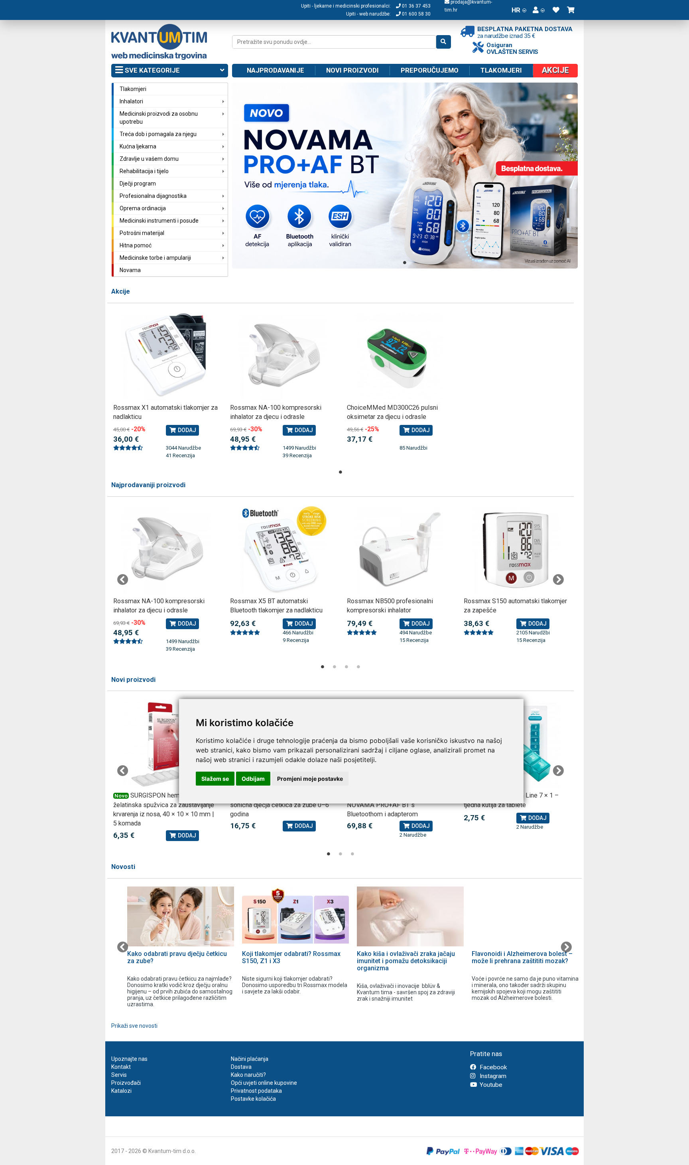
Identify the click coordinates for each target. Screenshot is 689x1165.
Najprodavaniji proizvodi (148, 485)
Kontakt (121, 1067)
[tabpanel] (405, 176)
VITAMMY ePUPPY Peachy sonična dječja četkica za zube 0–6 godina (279, 805)
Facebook (492, 1067)
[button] (539, 10)
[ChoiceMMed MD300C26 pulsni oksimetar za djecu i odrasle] (399, 356)
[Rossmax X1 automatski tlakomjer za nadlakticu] (165, 356)
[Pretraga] (443, 42)
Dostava (241, 1067)
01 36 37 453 (416, 6)
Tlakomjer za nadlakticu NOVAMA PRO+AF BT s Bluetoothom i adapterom (388, 805)
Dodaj (186, 430)
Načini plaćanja (249, 1059)
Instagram (492, 1076)
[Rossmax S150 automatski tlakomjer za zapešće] (516, 549)
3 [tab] (346, 667)
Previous (122, 579)
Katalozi (121, 1091)
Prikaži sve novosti (134, 1026)
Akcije (120, 291)
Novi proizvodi (352, 70)
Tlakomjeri (501, 70)
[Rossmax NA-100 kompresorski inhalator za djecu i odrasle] (282, 356)
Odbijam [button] (253, 778)
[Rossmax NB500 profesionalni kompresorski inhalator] (399, 549)
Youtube (490, 1084)
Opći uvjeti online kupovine (264, 1083)
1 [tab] (405, 263)
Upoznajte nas (129, 1059)
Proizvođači (126, 1083)
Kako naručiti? (248, 1075)
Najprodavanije (275, 70)
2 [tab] (335, 667)
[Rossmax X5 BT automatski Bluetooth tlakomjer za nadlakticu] (282, 549)
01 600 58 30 (416, 14)
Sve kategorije (151, 70)
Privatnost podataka (256, 1091)
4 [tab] (358, 667)
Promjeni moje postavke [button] (310, 778)
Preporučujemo (430, 70)
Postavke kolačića (253, 1099)
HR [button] (516, 10)
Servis (119, 1075)
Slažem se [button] (215, 778)
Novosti (123, 867)
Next (558, 579)
